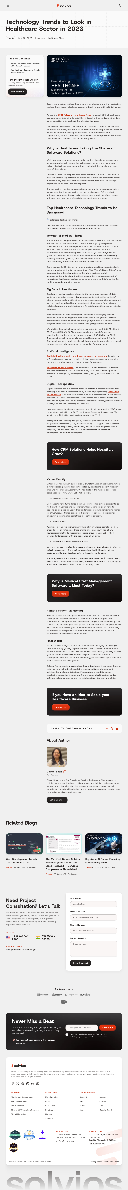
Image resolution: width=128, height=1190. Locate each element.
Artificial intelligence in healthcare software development (77, 356)
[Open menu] (8, 6)
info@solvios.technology (21, 949)
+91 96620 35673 (48, 937)
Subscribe (107, 1027)
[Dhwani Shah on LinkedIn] (65, 772)
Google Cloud (106, 1110)
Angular (103, 1097)
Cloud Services (17, 1106)
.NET (81, 1101)
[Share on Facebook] (107, 728)
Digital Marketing (18, 1114)
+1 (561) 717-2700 (21, 937)
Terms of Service (111, 1161)
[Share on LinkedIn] (117, 728)
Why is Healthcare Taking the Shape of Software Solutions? (25, 64)
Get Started (17, 91)
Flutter (82, 1106)
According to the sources (60, 367)
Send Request (80, 963)
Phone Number (77, 925)
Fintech (48, 1114)
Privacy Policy (96, 1161)
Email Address (77, 911)
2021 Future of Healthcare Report (75, 115)
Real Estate (50, 1106)
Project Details (78, 938)
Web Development (19, 1101)
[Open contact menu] (120, 6)
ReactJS (83, 1097)
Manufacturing (51, 1097)
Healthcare (50, 1110)
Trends (10, 38)
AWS (102, 1106)
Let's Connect (57, 800)
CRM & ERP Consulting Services (25, 1110)
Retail (47, 1101)
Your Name (75, 898)
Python (103, 1101)
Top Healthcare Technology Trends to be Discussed (25, 71)
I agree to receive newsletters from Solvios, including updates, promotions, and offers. (89, 1035)
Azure (82, 1110)
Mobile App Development (22, 1097)
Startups (49, 1118)
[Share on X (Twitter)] (112, 728)
